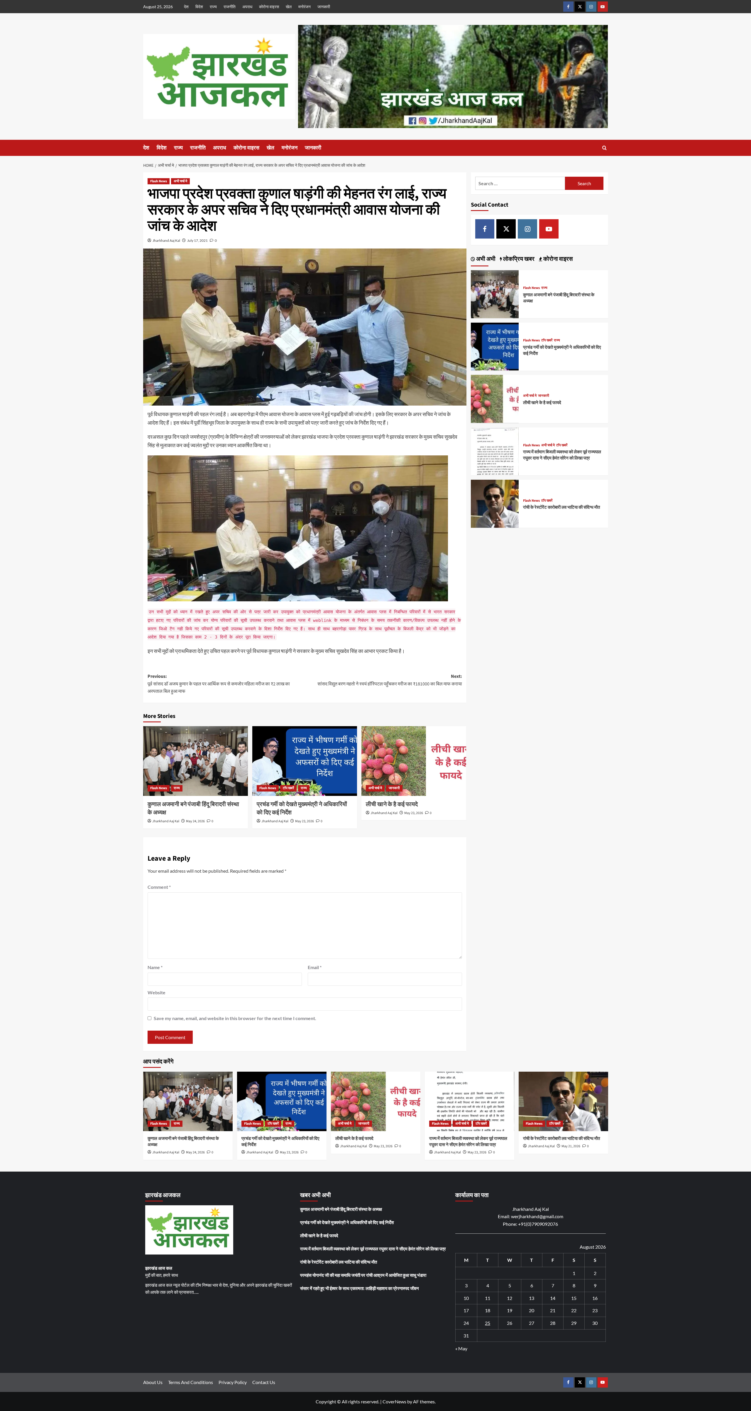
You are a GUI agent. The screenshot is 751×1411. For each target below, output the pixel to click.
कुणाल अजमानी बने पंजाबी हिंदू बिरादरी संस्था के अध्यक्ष (341, 1209)
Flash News (158, 181)
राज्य (213, 6)
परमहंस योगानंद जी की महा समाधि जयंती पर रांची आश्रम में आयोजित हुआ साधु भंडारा (363, 1275)
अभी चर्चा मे (180, 181)
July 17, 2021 (197, 240)
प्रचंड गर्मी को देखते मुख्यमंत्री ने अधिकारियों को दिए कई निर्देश (347, 1222)
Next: (389, 680)
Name (155, 967)
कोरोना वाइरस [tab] (557, 259)
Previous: (219, 684)
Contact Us (263, 1382)
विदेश (199, 6)
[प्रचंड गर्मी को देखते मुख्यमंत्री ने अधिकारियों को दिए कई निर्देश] (304, 761)
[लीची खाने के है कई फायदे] (413, 761)
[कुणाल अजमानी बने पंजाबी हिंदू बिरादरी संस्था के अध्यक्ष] (195, 761)
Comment (159, 887)
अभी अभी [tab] (485, 259)
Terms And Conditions (190, 1382)
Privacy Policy (233, 1382)
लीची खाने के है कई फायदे (392, 804)
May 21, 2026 (570, 1146)
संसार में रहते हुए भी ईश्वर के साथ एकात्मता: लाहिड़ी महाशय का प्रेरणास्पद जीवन (359, 1288)
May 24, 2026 (195, 821)
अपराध (247, 6)
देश (186, 6)
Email (315, 967)
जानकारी (323, 6)
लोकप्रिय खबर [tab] (518, 259)
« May (461, 1348)
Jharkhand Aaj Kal (166, 240)
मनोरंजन (304, 6)
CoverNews (394, 1401)
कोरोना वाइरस (269, 6)
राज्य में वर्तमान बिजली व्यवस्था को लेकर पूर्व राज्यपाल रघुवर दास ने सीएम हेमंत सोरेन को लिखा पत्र (562, 455)
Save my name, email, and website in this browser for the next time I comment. (235, 1018)
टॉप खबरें (288, 788)
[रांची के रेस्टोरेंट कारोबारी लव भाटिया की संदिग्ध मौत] (495, 503)
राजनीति (230, 6)
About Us (153, 1382)
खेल (289, 6)
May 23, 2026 (304, 821)
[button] (604, 148)
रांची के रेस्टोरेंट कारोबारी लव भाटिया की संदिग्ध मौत (561, 507)
